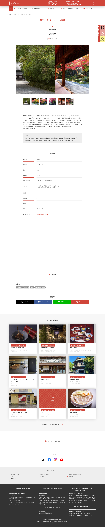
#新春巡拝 (26, 287)
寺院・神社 (26, 14)
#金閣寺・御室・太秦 (46, 383)
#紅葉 (32, 287)
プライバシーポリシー (45, 474)
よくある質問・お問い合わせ (52, 507)
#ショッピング (19, 350)
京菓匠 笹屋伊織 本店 (18, 347)
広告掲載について (44, 511)
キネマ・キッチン (46, 379)
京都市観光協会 (43, 493)
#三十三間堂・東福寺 (40, 287)
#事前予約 (75, 350)
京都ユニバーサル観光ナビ (75, 493)
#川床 (42, 350)
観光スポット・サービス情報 (18, 14)
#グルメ (25, 350)
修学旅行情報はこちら (72, 3)
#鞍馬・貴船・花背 (74, 351)
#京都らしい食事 (48, 350)
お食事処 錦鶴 (74, 379)
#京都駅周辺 (14, 351)
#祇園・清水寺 (50, 351)
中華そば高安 (73, 412)
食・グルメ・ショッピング (19, 345)
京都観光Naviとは (15, 474)
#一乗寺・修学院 (74, 416)
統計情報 (42, 476)
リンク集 (71, 476)
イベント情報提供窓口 (46, 513)
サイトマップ (14, 476)
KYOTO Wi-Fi (14, 478)
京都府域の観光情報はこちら (73, 4)
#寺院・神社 (19, 287)
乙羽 (42, 412)
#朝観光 (13, 350)
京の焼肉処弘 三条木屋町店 (48, 347)
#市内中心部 (44, 351)
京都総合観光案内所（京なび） (17, 493)
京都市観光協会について (72, 1)
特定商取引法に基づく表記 (75, 474)
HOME (10, 14)
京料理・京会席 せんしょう (19, 412)
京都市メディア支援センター (76, 511)
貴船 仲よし (73, 347)
